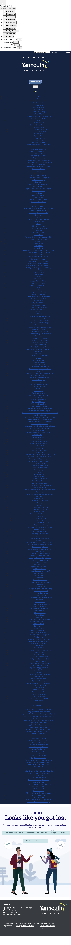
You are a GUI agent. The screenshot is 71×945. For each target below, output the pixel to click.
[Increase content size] (21, 39)
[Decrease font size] (14, 42)
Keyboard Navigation (8, 8)
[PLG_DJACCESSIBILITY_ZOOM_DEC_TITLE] (18, 39)
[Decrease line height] (15, 45)
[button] (64, 941)
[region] (35, 852)
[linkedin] (44, 57)
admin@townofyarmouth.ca (15, 914)
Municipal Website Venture (25, 926)
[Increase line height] (18, 45)
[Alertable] (24, 57)
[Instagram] (39, 57)
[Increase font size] (17, 42)
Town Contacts (35, 82)
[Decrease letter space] (18, 47)
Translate (66, 52)
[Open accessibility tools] (3, 2)
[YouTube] (34, 57)
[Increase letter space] (20, 47)
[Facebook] (30, 57)
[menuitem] (37, 96)
